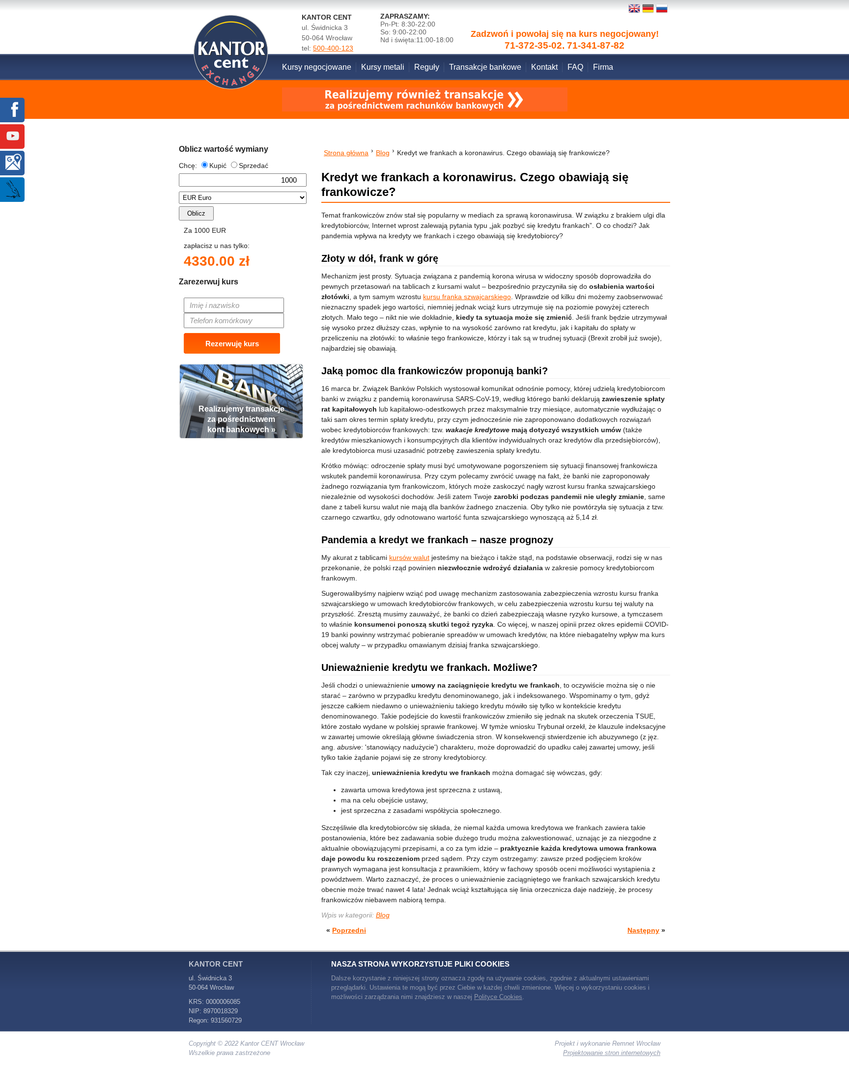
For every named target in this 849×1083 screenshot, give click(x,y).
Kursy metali (382, 67)
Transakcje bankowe (485, 67)
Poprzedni (349, 930)
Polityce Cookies (498, 996)
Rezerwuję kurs (232, 343)
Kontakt (544, 67)
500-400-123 (333, 48)
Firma (603, 67)
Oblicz (196, 213)
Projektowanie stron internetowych (611, 1052)
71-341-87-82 (595, 19)
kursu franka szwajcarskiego (467, 297)
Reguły (426, 67)
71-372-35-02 (533, 19)
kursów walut (409, 557)
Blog (383, 915)
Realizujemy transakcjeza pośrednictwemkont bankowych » (241, 419)
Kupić (217, 165)
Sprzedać (253, 165)
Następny (643, 930)
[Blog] (12, 190)
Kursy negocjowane (316, 67)
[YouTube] (12, 136)
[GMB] (12, 163)
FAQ (575, 67)
